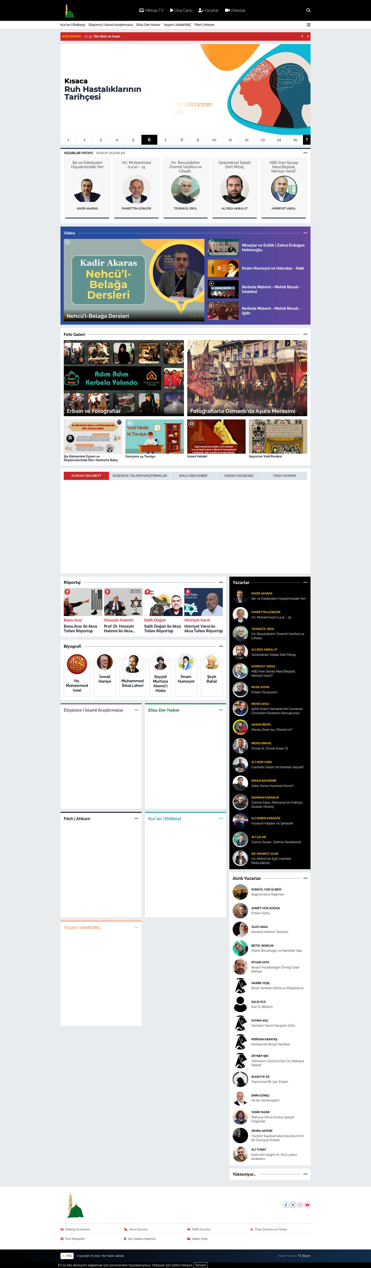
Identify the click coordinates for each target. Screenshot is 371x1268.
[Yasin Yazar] (240, 1116)
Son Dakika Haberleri (142, 1238)
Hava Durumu (138, 1229)
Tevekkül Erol (185, 208)
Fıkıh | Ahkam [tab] (284, 476)
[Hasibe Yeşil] (240, 985)
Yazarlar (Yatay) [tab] (78, 153)
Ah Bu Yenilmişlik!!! (265, 1100)
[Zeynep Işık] (240, 1060)
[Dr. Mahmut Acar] (240, 858)
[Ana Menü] (309, 25)
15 (295, 139)
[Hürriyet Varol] (283, 189)
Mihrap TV (154, 10)
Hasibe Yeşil (260, 983)
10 (214, 139)
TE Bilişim (304, 1255)
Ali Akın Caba (261, 762)
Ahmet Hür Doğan (265, 908)
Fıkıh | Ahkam (204, 25)
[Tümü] (221, 582)
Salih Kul (258, 1001)
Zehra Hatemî (261, 1130)
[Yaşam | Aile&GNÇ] (136, 927)
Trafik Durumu (201, 1229)
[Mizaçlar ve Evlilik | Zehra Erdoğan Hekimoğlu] (223, 247)
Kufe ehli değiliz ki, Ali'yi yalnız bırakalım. (274, 1157)
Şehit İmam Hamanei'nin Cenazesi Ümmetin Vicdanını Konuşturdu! (277, 711)
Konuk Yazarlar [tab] (110, 153)
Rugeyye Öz (260, 1076)
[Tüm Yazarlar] (305, 153)
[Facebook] (286, 1205)
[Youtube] (307, 1205)
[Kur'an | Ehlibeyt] (221, 819)
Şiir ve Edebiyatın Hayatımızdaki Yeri (87, 164)
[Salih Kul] (240, 1004)
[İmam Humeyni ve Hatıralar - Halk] (223, 268)
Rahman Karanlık (265, 797)
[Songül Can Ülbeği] (240, 892)
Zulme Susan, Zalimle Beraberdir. (276, 842)
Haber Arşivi (200, 1238)
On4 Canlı (182, 10)
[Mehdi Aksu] (240, 708)
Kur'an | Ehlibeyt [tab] (86, 476)
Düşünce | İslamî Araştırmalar (110, 25)
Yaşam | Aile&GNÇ (177, 25)
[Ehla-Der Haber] (221, 710)
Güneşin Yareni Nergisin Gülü (273, 1025)
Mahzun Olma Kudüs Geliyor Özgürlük (272, 1119)
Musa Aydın (260, 687)
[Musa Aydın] (240, 689)
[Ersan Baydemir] (240, 783)
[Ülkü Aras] (240, 929)
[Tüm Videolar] (305, 233)
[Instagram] (300, 1205)
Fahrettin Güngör (136, 208)
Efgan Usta (260, 962)
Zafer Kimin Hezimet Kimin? (272, 786)
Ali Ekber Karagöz (265, 818)
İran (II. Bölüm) (262, 1007)
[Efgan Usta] (240, 966)
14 (279, 139)
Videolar (238, 10)
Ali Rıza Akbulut (235, 208)
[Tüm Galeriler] (305, 334)
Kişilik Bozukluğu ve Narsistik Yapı (276, 950)
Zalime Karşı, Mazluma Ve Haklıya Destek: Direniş (276, 804)
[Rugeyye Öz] (240, 1079)
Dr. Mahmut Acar (264, 853)
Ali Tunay (258, 1149)
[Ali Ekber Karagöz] (240, 820)
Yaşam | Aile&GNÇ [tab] (239, 476)
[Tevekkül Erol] (185, 189)
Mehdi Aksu (260, 703)
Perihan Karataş (264, 1039)
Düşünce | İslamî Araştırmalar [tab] (140, 476)
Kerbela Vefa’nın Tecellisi (269, 932)
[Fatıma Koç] (240, 1023)
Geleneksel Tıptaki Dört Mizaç (235, 164)
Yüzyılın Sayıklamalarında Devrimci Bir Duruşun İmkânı (277, 1138)
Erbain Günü (260, 913)
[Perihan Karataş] (240, 1041)
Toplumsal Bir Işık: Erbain (269, 1082)
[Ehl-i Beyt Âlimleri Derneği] (69, 10)
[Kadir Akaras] (87, 189)
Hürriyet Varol (284, 208)
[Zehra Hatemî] (240, 1135)
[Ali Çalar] (240, 839)
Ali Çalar (258, 837)
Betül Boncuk (262, 945)
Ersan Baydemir (263, 780)
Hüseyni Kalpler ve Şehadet (272, 823)
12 (246, 139)
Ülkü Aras (259, 927)
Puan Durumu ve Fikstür (271, 1229)
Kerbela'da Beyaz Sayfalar (270, 1044)
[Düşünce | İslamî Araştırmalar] (136, 710)
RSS (69, 1255)
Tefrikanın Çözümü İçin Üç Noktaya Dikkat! (277, 1063)
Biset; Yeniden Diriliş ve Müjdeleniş (277, 988)
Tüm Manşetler (75, 1238)
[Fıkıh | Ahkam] (136, 819)
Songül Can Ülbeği (266, 889)
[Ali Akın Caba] (240, 764)
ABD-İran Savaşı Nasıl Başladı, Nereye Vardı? (284, 166)
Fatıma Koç (259, 1020)
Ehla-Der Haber (148, 25)
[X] (293, 1205)
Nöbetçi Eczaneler (77, 1229)
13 (263, 139)
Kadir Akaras (87, 208)
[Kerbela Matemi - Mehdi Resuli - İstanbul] (223, 289)
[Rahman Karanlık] (240, 802)
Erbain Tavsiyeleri (264, 692)
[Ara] (308, 10)
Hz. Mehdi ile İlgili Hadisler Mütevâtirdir (271, 861)
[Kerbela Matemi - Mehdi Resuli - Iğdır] (223, 310)
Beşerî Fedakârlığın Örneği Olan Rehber (275, 969)
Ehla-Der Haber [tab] (193, 476)
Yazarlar (211, 10)
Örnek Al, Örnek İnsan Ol (269, 748)
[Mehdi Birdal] (240, 746)
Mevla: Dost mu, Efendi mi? (271, 730)
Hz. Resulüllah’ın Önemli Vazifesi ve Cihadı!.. (185, 166)
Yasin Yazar (260, 1112)
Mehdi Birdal (261, 743)
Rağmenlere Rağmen (267, 894)
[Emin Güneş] (240, 1098)
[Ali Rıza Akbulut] (234, 189)
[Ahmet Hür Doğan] (240, 910)
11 (230, 139)
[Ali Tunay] (240, 1154)
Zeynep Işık (259, 1056)
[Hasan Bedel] (240, 727)
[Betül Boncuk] (240, 948)
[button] (302, 36)
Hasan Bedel (261, 724)
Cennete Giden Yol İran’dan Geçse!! (277, 767)
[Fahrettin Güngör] (136, 189)
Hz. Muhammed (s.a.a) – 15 (136, 164)
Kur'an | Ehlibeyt (72, 25)
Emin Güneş (260, 1095)
